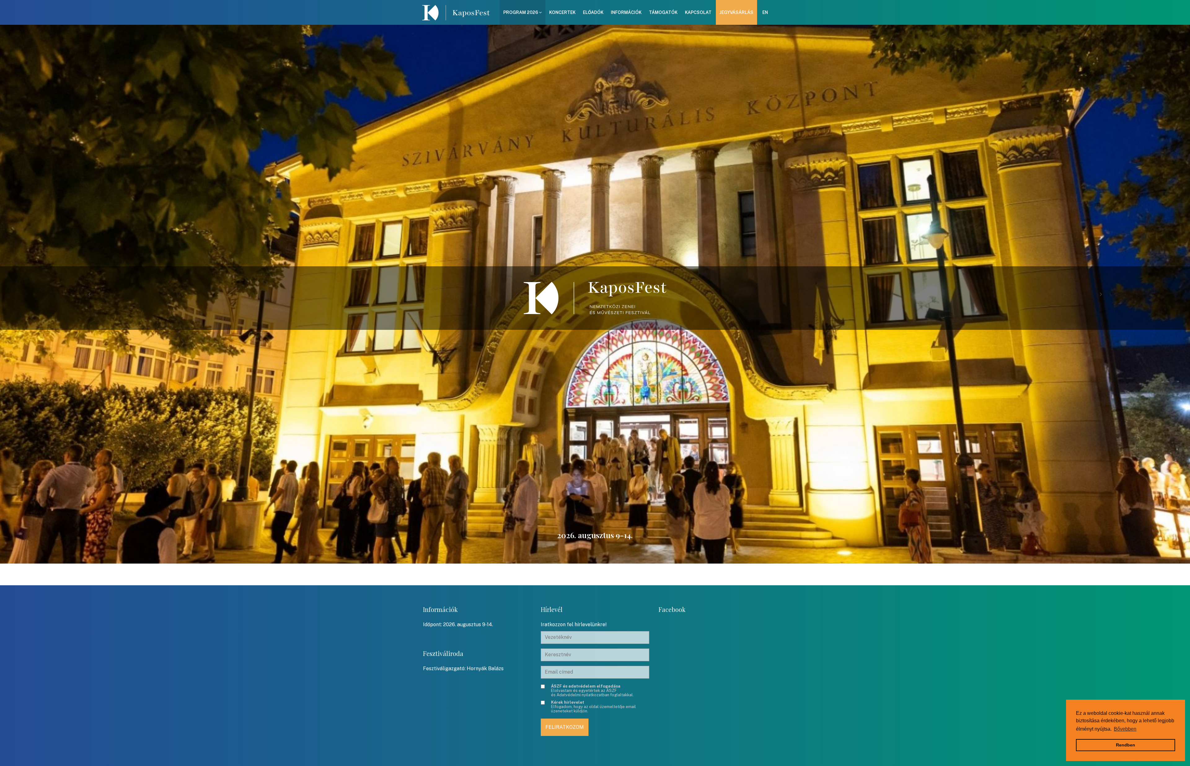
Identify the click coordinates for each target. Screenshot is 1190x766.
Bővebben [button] (1125, 729)
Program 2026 (521, 12)
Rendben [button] (1125, 744)
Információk (626, 12)
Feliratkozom (564, 727)
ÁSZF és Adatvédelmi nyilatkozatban (584, 692)
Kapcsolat (698, 12)
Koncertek (562, 12)
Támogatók (663, 12)
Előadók (593, 12)
